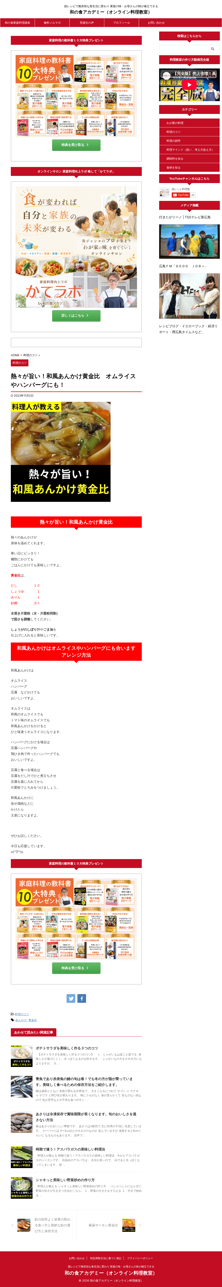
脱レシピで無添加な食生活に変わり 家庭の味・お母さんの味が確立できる (111, 1266)
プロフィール (121, 22)
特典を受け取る (73, 145)
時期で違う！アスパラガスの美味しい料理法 (70, 1149)
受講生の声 (87, 22)
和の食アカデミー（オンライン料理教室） (111, 12)
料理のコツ (22, 1014)
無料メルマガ (52, 22)
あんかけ (21, 1020)
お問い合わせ (156, 22)
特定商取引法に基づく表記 (105, 1258)
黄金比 (32, 1020)
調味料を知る (174, 158)
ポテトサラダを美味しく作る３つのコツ (67, 1048)
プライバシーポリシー (140, 1258)
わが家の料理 (174, 123)
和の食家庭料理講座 (17, 22)
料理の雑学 (173, 140)
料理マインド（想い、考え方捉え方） (190, 149)
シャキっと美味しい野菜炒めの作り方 (65, 1180)
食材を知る (173, 167)
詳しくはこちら (73, 315)
